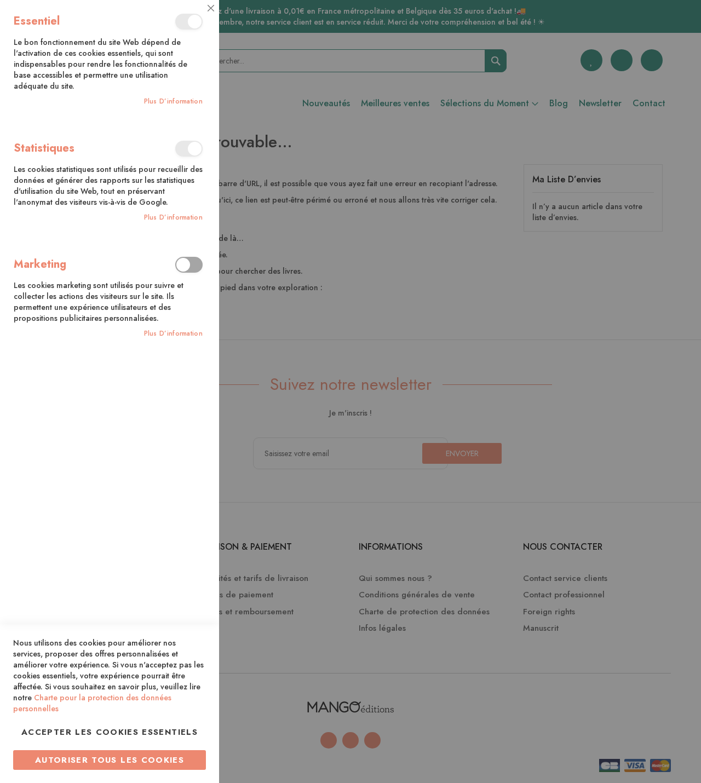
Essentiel (189, 22)
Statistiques (189, 149)
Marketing (189, 265)
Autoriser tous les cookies (109, 760)
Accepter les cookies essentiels (109, 732)
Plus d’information (173, 101)
